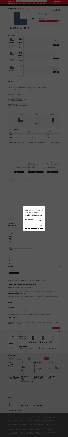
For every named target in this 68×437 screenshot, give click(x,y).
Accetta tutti (39, 228)
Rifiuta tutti (29, 228)
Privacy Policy (26, 219)
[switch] (41, 225)
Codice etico (29, 219)
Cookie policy (32, 219)
